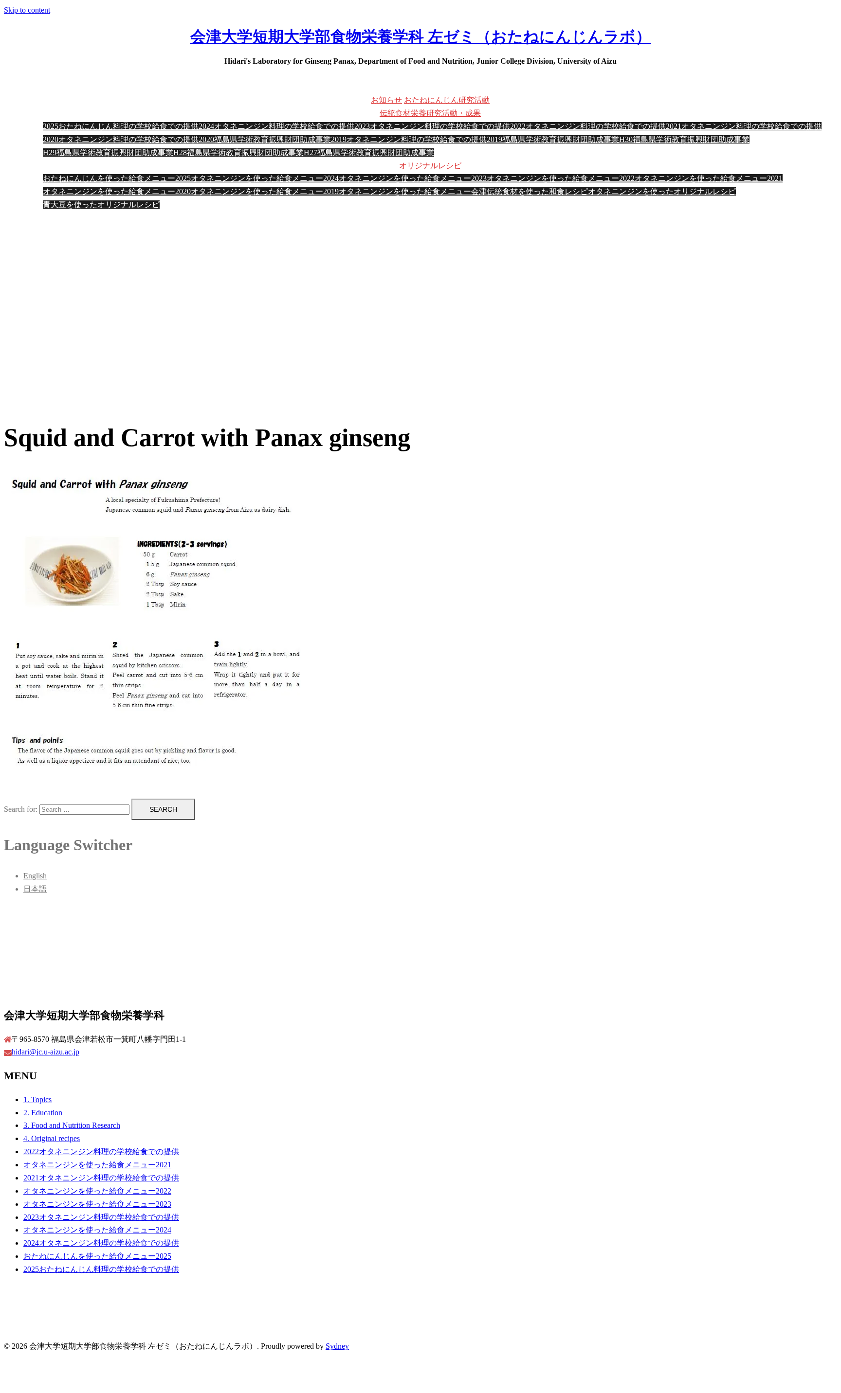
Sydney (337, 1346)
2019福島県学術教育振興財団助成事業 (553, 139)
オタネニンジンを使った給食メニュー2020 (117, 191)
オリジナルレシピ (430, 165)
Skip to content (27, 10)
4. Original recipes (51, 1138)
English (35, 876)
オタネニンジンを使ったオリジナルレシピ (662, 191)
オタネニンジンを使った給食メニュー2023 (413, 178)
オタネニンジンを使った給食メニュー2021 (709, 178)
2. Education (42, 1112)
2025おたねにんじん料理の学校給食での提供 (121, 126)
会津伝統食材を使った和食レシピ (529, 191)
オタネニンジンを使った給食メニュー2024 (265, 178)
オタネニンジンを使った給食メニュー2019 (265, 191)
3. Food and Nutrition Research (71, 1125)
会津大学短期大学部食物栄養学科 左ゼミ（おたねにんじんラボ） (420, 36)
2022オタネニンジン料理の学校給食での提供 (588, 126)
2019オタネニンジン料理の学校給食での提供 (409, 139)
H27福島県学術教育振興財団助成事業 (369, 152)
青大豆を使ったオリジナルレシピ (101, 204)
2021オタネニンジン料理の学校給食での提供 (744, 126)
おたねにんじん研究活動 (447, 100)
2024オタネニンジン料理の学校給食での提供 (276, 126)
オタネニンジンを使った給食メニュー (405, 191)
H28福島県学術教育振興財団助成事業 (238, 152)
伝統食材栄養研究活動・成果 (430, 113)
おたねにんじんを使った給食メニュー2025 (117, 178)
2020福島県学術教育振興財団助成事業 (265, 139)
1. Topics (37, 1099)
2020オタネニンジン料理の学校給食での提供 (121, 139)
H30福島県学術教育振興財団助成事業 (684, 139)
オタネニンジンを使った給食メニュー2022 (561, 178)
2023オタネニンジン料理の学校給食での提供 (432, 126)
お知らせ (386, 100)
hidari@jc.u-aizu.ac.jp (45, 1052)
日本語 (35, 889)
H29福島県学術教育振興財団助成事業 (108, 152)
